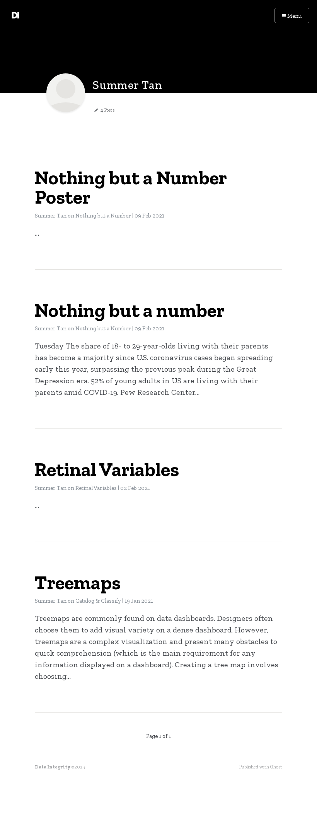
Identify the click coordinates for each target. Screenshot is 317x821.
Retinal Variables (106, 469)
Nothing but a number (129, 310)
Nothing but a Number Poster (130, 187)
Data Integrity (52, 767)
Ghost (276, 767)
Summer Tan (50, 215)
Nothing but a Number (103, 215)
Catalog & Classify (98, 600)
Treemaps (77, 582)
